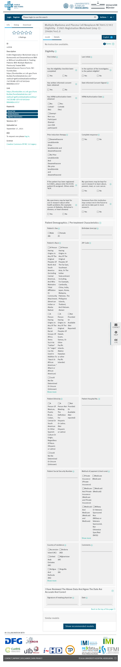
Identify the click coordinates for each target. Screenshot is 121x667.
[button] (109, 37)
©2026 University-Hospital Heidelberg (96, 658)
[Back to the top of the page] (115, 658)
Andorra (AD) (63, 551)
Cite (116, 342)
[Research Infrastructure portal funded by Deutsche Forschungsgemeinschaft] (14, 644)
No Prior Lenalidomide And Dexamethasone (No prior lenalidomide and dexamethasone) (54, 165)
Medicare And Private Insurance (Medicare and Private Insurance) (87, 496)
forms (108, 44)
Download (27, 25)
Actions (103, 17)
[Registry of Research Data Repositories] (95, 653)
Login (9, 17)
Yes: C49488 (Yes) (61, 107)
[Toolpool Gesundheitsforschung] (70, 653)
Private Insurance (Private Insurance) (86, 480)
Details (57, 37)
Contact (8, 658)
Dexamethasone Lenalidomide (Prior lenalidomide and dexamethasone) (55, 145)
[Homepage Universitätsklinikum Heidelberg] (76, 5)
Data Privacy (36, 658)
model (47, 37)
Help (116, 335)
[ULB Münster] (32, 653)
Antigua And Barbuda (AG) (52, 573)
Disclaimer (25, 658)
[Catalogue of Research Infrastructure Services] (13, 652)
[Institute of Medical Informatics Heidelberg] (89, 644)
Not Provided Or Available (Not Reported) (72, 321)
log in (27, 136)
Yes (51, 76)
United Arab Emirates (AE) (51, 561)
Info (8, 25)
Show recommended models (79, 626)
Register (16, 17)
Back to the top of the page (102, 609)
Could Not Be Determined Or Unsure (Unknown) (52, 383)
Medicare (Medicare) (97, 477)
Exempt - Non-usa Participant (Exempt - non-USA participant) (52, 121)
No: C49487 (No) (51, 107)
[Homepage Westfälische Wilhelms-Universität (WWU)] (103, 5)
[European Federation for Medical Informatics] (110, 653)
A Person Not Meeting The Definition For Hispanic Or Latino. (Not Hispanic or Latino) (62, 418)
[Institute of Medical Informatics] (108, 644)
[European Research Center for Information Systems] (32, 644)
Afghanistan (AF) (64, 558)
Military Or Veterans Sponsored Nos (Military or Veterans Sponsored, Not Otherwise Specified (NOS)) (97, 521)
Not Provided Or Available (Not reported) (71, 411)
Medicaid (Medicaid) (97, 490)
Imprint (16, 658)
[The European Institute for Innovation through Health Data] (53, 653)
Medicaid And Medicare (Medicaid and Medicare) (87, 514)
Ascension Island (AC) (53, 551)
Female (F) (62, 234)
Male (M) (51, 234)
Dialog (16, 25)
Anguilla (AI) (62, 570)
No (66, 76)
